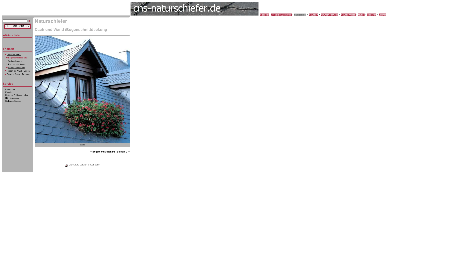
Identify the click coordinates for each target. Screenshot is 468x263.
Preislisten (371, 15)
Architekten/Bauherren (281, 15)
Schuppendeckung (16, 67)
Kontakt (8, 92)
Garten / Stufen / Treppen (18, 74)
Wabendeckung (15, 61)
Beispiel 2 (122, 151)
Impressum (10, 89)
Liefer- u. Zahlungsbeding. (16, 95)
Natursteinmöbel (348, 15)
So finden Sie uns (13, 101)
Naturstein (313, 15)
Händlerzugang (12, 98)
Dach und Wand (14, 54)
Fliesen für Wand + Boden (18, 71)
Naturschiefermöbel (329, 15)
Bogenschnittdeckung (17, 58)
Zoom (82, 145)
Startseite (264, 15)
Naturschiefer (300, 15)
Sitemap (382, 15)
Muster (361, 15)
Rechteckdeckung (16, 64)
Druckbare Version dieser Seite (84, 164)
